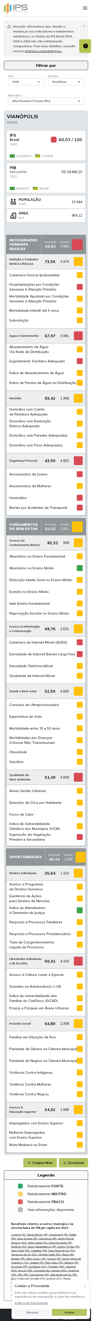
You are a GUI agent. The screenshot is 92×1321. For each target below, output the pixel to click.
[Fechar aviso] (84, 25)
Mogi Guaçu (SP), (36, 1258)
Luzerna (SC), (19, 1234)
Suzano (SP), (54, 1258)
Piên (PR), (23, 1274)
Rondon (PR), (18, 1258)
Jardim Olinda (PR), (69, 1246)
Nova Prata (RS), (21, 1250)
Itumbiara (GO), (38, 1266)
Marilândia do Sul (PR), (64, 1274)
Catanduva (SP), (48, 1238)
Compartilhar (42, 1162)
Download (76, 1162)
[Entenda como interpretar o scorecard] (85, 46)
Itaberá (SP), (37, 1262)
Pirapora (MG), (57, 1266)
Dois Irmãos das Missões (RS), (28, 1278)
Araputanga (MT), (40, 1274)
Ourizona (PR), (20, 1266)
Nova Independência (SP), (43, 1246)
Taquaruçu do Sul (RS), (24, 1254)
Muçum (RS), (26, 1270)
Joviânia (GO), (54, 1278)
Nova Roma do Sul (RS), (62, 1250)
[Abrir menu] (85, 8)
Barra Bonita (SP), (38, 1234)
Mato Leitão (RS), (38, 1242)
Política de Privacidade (31, 1303)
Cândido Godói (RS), (50, 1254)
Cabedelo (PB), (39, 1250)
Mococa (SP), (72, 1262)
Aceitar (69, 1312)
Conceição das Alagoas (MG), (51, 1270)
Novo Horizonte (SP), (60, 1242)
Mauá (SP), (68, 1254)
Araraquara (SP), (59, 1234)
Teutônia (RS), (19, 1246)
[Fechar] (85, 1286)
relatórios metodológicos (43, 51)
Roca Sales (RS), (55, 1262)
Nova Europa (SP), (28, 1238)
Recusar (32, 1312)
